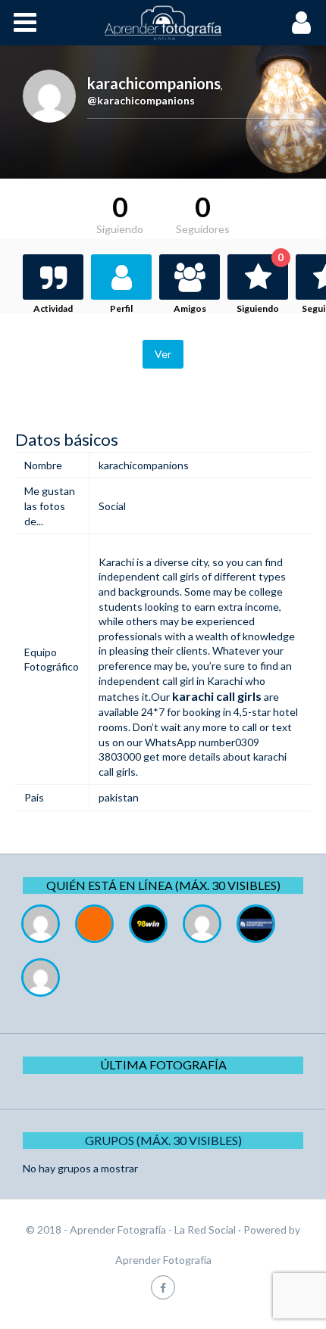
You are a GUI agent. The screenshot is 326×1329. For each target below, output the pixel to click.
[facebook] (163, 1287)
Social (112, 506)
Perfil (121, 308)
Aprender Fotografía (163, 1259)
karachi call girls (217, 696)
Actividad (53, 308)
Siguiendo (260, 284)
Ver (163, 353)
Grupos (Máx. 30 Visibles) (163, 1140)
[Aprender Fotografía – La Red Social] (163, 23)
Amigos (190, 308)
